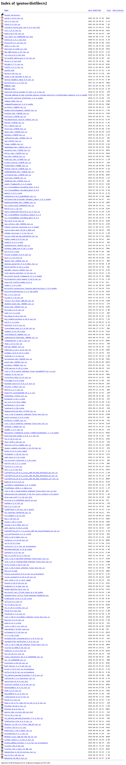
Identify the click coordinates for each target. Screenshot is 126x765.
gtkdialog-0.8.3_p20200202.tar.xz (20, 196)
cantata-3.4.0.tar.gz (14, 552)
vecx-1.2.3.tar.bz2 (13, 469)
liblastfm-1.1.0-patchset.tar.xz (19, 678)
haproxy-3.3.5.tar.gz (14, 620)
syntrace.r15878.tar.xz (15, 178)
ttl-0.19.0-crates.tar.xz (16, 608)
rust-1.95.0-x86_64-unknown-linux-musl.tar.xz (26, 645)
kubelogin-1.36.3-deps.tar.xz (18, 730)
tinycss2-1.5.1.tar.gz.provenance (20, 546)
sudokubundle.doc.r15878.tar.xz (19, 172)
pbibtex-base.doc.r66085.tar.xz (19, 304)
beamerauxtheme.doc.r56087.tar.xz (20, 202)
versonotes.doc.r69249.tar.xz (18, 359)
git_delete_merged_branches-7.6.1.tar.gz (23, 718)
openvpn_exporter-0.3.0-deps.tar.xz (21, 264)
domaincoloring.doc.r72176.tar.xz (20, 411)
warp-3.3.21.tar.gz (13, 258)
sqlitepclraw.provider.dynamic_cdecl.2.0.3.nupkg (27, 199)
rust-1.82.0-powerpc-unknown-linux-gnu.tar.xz (26, 423)
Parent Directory (12, 15)
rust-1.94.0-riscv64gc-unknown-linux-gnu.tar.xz (27, 617)
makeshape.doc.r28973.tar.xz (17, 147)
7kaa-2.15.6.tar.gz (13, 344)
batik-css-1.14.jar (13, 209)
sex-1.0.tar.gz (11, 21)
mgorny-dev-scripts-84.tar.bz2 (18, 712)
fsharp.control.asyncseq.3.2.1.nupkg (21, 227)
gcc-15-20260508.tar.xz (15, 660)
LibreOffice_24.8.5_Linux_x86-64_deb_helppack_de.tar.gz (31, 473)
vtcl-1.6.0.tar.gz (12, 30)
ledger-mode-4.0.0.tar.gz (16, 239)
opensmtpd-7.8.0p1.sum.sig (16, 629)
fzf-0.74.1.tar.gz (12, 715)
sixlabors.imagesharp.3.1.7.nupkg (20, 485)
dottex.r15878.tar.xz (14, 123)
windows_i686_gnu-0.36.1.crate (18, 248)
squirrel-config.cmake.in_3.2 (18, 282)
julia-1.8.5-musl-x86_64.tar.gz (19, 301)
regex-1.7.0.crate (12, 285)
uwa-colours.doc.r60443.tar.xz (18, 224)
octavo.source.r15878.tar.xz (17, 162)
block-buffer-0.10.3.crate (16, 267)
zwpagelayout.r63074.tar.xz (17, 245)
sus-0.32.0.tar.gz (12, 439)
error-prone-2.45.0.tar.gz (16, 565)
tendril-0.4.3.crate (13, 242)
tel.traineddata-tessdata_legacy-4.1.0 (22, 215)
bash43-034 (9, 70)
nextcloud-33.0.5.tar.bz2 (16, 681)
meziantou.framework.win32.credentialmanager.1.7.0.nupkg (31, 433)
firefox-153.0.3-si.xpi (15, 727)
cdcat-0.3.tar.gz (12, 24)
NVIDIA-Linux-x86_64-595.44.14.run (20, 737)
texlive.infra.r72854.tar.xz (17, 445)
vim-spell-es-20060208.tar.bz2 (18, 37)
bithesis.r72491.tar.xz (15, 420)
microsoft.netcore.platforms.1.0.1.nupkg (23, 98)
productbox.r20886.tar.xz (16, 166)
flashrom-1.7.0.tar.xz (14, 614)
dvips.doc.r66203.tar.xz (15, 307)
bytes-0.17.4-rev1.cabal (15, 451)
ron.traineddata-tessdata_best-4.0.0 (21, 190)
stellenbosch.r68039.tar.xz (17, 334)
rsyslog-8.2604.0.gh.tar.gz (17, 648)
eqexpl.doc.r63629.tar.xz (16, 261)
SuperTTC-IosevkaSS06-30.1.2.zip (19, 393)
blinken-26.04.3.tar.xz (15, 706)
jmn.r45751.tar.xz (12, 141)
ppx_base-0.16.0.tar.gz (15, 316)
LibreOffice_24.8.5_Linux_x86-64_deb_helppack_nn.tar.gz (31, 476)
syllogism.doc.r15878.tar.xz (17, 175)
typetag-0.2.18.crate (14, 408)
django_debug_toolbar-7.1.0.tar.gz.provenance (26, 743)
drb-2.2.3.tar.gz (12, 506)
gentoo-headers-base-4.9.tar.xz (19, 80)
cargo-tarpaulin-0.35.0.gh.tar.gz (20, 577)
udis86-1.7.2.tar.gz (13, 64)
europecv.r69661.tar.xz (15, 365)
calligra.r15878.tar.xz (15, 116)
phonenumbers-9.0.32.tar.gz (17, 687)
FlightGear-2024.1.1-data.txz (18, 488)
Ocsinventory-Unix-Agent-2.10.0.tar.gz (22, 279)
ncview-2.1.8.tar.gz (13, 298)
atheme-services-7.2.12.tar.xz (18, 233)
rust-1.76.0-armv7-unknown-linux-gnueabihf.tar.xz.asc (30, 371)
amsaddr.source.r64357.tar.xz (18, 270)
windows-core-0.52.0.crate (16, 353)
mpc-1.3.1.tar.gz (12, 294)
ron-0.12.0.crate (12, 543)
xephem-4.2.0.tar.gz (13, 503)
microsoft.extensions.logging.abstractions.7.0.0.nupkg (30, 288)
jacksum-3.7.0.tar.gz (14, 356)
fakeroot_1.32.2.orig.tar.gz (17, 350)
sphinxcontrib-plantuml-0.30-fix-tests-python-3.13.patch (31, 494)
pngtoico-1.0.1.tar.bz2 (15, 40)
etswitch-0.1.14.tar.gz (15, 43)
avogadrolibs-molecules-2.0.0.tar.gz (21, 641)
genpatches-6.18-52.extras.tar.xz (20, 752)
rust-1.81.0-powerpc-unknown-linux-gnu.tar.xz (26, 414)
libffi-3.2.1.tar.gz (13, 67)
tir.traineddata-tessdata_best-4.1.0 (21, 218)
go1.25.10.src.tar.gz (14, 654)
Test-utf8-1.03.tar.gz (14, 442)
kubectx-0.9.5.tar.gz (14, 482)
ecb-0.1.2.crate (11, 322)
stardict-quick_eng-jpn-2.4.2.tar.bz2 (22, 27)
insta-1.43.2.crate (13, 522)
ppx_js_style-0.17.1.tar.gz (17, 555)
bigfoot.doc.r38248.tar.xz (16, 113)
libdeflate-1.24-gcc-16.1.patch (19, 509)
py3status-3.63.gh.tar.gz (16, 663)
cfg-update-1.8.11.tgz (14, 516)
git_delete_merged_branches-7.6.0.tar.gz (23, 675)
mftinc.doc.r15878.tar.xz (16, 153)
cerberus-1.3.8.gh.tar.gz (16, 540)
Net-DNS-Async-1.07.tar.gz (16, 52)
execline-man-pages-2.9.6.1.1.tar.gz (21, 436)
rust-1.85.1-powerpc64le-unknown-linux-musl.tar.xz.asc (30, 491)
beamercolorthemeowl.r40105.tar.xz (20, 110)
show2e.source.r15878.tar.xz (17, 169)
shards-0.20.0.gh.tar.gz (15, 583)
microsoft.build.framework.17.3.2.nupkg (23, 276)
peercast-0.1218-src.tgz (15, 49)
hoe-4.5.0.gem (10, 571)
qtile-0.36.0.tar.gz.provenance (19, 672)
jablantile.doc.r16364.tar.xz (18, 138)
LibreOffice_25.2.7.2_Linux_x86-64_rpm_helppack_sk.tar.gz (32, 531)
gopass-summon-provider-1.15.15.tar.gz (22, 448)
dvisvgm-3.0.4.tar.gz (14, 310)
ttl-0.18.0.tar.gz (12, 605)
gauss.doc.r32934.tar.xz (15, 132)
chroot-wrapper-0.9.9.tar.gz (17, 255)
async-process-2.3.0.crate (16, 417)
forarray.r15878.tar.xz (15, 129)
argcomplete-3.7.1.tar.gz (16, 734)
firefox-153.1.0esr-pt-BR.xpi (18, 749)
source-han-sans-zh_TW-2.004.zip (19, 230)
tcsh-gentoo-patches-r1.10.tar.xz (20, 273)
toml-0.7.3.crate (12, 313)
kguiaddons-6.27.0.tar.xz (16, 694)
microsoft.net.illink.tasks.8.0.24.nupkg (23, 592)
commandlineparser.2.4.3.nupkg (18, 104)
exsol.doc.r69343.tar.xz (15, 362)
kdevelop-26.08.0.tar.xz (15, 758)
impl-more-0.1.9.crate (14, 457)
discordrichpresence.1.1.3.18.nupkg (21, 291)
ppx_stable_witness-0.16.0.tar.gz (20, 319)
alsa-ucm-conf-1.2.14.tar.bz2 (18, 497)
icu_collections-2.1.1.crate (17, 534)
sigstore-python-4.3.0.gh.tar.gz (19, 684)
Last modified (94, 10)
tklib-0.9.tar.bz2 (12, 611)
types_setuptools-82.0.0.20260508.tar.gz (23, 657)
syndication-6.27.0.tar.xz (16, 697)
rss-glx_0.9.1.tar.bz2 (14, 55)
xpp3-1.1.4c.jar (11, 46)
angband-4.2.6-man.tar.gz (16, 586)
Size (109, 10)
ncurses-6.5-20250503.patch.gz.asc (20, 500)
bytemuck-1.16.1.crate (14, 399)
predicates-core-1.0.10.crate (18, 598)
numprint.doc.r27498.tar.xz (17, 159)
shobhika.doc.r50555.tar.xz (17, 181)
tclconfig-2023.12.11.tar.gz (17, 377)
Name (6, 10)
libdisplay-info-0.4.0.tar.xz (18, 721)
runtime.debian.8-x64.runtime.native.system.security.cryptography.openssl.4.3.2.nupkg (45, 95)
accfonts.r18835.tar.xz (15, 107)
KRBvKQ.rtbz (9, 89)
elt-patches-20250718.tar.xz (17, 512)
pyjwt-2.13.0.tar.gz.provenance (19, 669)
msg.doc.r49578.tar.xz (14, 156)
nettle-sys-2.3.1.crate (15, 463)
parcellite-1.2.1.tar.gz (15, 83)
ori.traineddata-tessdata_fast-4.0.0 (21, 187)
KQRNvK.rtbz (9, 86)
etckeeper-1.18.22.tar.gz (16, 454)
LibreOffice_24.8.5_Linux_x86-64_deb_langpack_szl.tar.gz (31, 479)
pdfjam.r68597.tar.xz (14, 347)
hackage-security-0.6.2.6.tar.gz (19, 384)
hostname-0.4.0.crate (14, 380)
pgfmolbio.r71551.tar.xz (15, 396)
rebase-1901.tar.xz (13, 101)
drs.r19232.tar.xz (12, 126)
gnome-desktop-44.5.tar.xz (16, 589)
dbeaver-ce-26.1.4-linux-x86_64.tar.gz (22, 724)
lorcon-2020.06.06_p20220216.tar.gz (21, 236)
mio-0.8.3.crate (11, 252)
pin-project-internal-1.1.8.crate (20, 460)
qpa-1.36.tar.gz (11, 519)
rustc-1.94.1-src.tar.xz (15, 626)
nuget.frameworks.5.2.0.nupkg (18, 184)
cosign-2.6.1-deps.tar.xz (16, 525)
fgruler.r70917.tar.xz (14, 387)
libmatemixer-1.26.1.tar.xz (17, 341)
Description (118, 10)
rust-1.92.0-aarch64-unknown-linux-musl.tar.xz (26, 559)
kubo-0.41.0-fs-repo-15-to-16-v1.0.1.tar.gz (25, 703)
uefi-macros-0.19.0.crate (16, 528)
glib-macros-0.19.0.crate (16, 368)
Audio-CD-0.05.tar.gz (14, 34)
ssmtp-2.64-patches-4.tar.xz (17, 76)
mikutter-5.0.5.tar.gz (14, 325)
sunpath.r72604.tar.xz (14, 427)
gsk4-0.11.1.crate (12, 623)
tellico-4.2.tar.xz (13, 602)
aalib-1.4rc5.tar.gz (13, 18)
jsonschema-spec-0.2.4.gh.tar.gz (19, 328)
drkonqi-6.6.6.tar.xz (14, 709)
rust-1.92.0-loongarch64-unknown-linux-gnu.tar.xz (28, 562)
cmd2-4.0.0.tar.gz (12, 691)
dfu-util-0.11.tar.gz (14, 221)
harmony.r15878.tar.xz (14, 135)
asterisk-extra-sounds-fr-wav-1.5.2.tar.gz (24, 92)
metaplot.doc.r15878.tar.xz (17, 150)
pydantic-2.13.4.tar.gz (15, 651)
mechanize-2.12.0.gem (14, 405)
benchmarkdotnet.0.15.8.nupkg (18, 549)
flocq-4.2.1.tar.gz (13, 466)
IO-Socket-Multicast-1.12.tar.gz (19, 58)
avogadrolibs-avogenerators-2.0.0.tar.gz (23, 638)
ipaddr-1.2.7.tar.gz (13, 430)
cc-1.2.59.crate (11, 635)
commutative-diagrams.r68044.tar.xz (21, 337)
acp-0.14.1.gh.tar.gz (14, 755)
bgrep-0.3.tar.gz (12, 700)
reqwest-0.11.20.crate (14, 331)
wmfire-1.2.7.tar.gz (13, 390)
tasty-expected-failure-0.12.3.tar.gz (22, 212)
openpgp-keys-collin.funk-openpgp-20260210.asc (26, 595)
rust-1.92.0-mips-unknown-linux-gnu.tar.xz (24, 568)
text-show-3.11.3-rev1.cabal (17, 580)
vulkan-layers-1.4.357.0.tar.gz (19, 740)
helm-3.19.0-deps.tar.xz (15, 537)
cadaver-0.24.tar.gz (13, 374)
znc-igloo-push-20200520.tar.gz (19, 205)
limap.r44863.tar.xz (13, 144)
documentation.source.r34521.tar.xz (21, 119)
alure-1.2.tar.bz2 (12, 61)
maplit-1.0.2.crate (13, 193)
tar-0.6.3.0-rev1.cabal (15, 402)
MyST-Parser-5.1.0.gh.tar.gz (17, 666)
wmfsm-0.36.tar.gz (12, 73)
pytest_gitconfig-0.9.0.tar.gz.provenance (24, 574)
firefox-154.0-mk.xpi (14, 746)
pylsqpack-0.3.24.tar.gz (15, 632)
